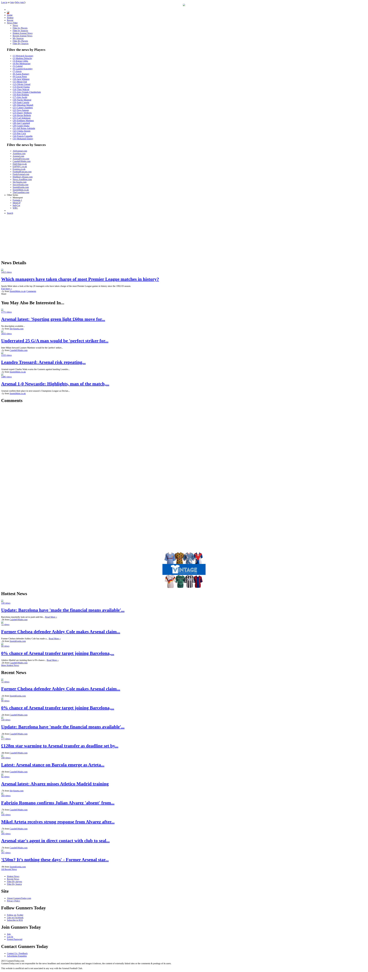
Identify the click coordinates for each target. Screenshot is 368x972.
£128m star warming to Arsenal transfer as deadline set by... (59, 745)
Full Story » (6, 288)
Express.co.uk (19, 169)
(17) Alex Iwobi (20, 97)
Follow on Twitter (15, 915)
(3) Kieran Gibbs (20, 61)
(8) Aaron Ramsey (21, 74)
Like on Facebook (15, 917)
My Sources (18, 38)
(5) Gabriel (18, 66)
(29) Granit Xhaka (21, 126)
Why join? (20, 2)
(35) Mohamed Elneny (23, 138)
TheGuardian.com (21, 192)
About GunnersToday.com (19, 898)
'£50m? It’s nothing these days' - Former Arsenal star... (55, 859)
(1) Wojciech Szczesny (23, 56)
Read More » (51, 617)
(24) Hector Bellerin (22, 115)
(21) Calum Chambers (23, 107)
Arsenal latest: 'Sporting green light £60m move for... (53, 319)
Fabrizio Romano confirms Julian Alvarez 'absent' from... (57, 802)
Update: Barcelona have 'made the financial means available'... (62, 610)
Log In (10, 936)
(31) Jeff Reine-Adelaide (24, 128)
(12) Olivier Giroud (21, 84)
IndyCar (16, 205)
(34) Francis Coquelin (22, 136)
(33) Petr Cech (19, 133)
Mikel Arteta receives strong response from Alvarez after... (58, 821)
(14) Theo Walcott (21, 89)
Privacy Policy (13, 901)
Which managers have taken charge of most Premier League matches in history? (80, 279)
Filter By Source (14, 884)
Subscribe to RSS (15, 920)
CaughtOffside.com (21, 161)
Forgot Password (14, 939)
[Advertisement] (184, 237)
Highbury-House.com (22, 177)
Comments (31, 291)
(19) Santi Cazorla (21, 102)
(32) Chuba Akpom (21, 131)
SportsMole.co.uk (21, 190)
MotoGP (17, 203)
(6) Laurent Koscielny (23, 69)
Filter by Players (20, 28)
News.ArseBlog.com (22, 179)
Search (10, 213)
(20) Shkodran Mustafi (23, 105)
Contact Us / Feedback (17, 953)
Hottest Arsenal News (22, 33)
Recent (10, 20)
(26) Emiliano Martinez (23, 120)
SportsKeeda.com (21, 187)
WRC (15, 208)
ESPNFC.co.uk (20, 166)
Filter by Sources (20, 30)
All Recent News (9, 869)
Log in (4, 2)
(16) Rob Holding (21, 94)
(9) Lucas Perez (20, 76)
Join (12, 2)
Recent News (13, 879)
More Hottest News (10, 665)
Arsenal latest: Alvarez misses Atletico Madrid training (55, 783)
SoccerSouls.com (20, 184)
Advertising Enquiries (17, 956)
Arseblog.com (19, 153)
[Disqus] (184, 442)
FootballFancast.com (22, 171)
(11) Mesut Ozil (20, 81)
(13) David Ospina (21, 87)
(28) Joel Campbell (21, 123)
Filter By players (14, 881)
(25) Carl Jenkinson (21, 118)
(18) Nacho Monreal (22, 100)
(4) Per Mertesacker (21, 63)
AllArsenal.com (20, 151)
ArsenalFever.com (21, 158)
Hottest (10, 17)
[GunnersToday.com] (184, 5)
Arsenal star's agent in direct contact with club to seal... (55, 840)
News (15, 25)
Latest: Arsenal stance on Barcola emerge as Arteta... (52, 764)
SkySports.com (19, 182)
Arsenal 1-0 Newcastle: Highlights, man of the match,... (55, 383)
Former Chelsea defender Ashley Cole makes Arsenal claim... (60, 631)
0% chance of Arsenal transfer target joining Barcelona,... (57, 653)
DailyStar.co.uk (20, 164)
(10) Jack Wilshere (21, 79)
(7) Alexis (17, 71)
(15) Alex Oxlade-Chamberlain (27, 92)
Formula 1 (17, 200)
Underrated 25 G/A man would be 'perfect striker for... (54, 340)
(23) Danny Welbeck (22, 113)
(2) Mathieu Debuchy (22, 58)
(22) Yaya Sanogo (21, 110)
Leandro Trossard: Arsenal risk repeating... (43, 362)
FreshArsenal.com (21, 174)
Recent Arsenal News (22, 36)
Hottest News (13, 876)
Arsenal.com (18, 156)
